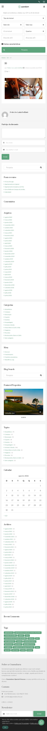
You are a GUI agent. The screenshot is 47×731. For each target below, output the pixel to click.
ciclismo (31, 638)
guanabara (18, 644)
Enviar (39, 714)
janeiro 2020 (8, 251)
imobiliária (8, 647)
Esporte (7, 317)
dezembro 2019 (9, 254)
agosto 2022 (8, 217)
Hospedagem (9, 322)
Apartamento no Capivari (12, 184)
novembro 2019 (9, 256)
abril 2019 (8, 274)
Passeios (7, 333)
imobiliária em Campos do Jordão (23, 647)
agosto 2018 (8, 290)
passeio (7, 650)
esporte (19, 641)
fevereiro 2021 (9, 235)
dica (37, 638)
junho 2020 (8, 240)
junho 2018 (8, 295)
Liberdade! (8, 192)
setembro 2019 (9, 261)
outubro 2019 (9, 259)
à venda (29, 650)
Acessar (7, 352)
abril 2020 (8, 243)
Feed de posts (9, 354)
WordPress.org (9, 360)
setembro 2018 (9, 287)
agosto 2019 (8, 264)
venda (23, 650)
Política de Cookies (36, 723)
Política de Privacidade (21, 723)
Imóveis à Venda (9, 325)
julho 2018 (8, 293)
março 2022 (8, 220)
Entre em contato (7, 691)
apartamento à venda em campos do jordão (27, 632)
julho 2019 (8, 267)
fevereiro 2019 (9, 280)
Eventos (7, 320)
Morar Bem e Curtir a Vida (12, 327)
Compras (7, 312)
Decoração (8, 314)
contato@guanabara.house (13, 697)
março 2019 (8, 277)
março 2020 (8, 246)
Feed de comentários (11, 357)
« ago (6, 515)
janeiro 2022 (8, 222)
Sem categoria (9, 338)
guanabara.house (29, 644)
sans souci (15, 650)
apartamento (9, 632)
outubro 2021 (9, 227)
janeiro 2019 (8, 282)
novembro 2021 (9, 225)
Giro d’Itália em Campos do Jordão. (15, 189)
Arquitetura (8, 309)
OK (5, 727)
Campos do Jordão (10, 635)
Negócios (7, 330)
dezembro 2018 (9, 285)
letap (37, 647)
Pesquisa (24, 50)
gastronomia (8, 644)
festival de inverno (29, 641)
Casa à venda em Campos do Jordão (15, 638)
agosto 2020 (8, 238)
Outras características (11, 44)
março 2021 (8, 233)
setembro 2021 (9, 230)
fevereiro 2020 (9, 248)
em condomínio (9, 641)
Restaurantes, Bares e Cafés (13, 335)
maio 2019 (8, 272)
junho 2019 (8, 269)
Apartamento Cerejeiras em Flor (14, 187)
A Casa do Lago (9, 181)
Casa (27, 635)
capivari (21, 635)
